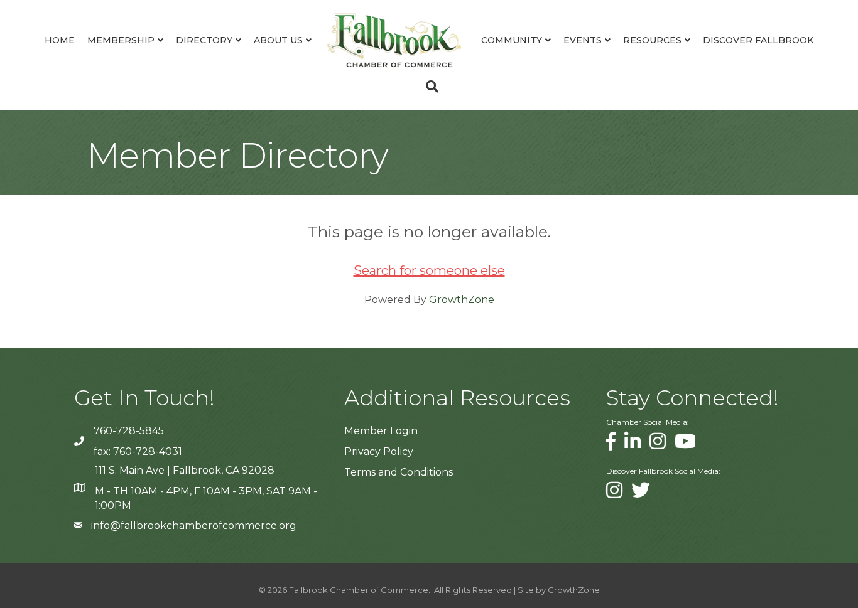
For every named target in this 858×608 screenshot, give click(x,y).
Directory (204, 40)
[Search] (429, 86)
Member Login (381, 431)
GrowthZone (461, 300)
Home (60, 40)
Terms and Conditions (398, 472)
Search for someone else (429, 270)
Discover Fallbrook (758, 40)
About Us (278, 40)
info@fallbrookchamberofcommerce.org (193, 525)
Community (511, 40)
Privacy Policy (378, 451)
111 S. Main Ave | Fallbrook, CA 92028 (184, 470)
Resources (652, 40)
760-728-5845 (129, 431)
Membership (121, 40)
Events (582, 40)
